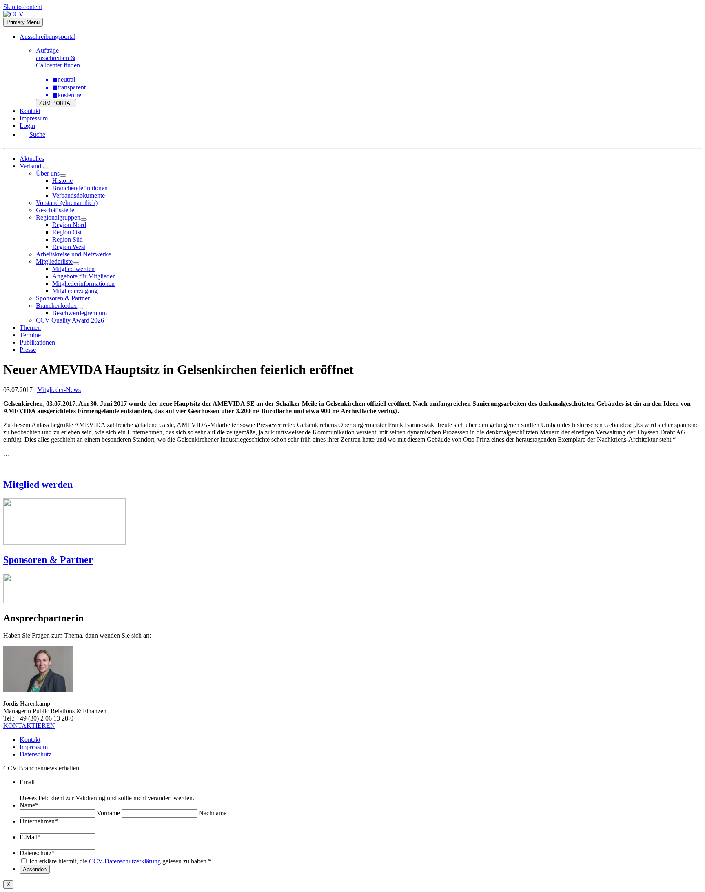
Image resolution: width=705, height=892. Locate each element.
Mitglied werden (73, 268)
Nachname (212, 813)
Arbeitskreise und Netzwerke (73, 254)
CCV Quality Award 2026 (70, 320)
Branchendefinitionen (80, 188)
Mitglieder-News (59, 389)
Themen (30, 327)
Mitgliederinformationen (83, 283)
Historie (62, 180)
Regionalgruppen (58, 217)
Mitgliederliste (54, 261)
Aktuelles (32, 158)
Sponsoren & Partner (63, 298)
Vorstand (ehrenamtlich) (67, 202)
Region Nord (69, 224)
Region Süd (67, 239)
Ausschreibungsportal (47, 36)
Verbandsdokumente (78, 195)
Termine (30, 334)
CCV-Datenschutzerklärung (125, 861)
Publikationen (37, 342)
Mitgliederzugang (75, 290)
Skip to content (22, 6)
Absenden (35, 869)
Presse (28, 349)
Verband (30, 165)
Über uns (48, 173)
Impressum (34, 118)
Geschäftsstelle (55, 210)
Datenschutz (35, 754)
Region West (68, 246)
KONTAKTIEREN (29, 725)
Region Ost (67, 232)
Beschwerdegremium (79, 312)
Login (27, 125)
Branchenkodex (56, 305)
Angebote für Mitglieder (83, 276)
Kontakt (30, 110)
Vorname (108, 813)
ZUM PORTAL (56, 103)
